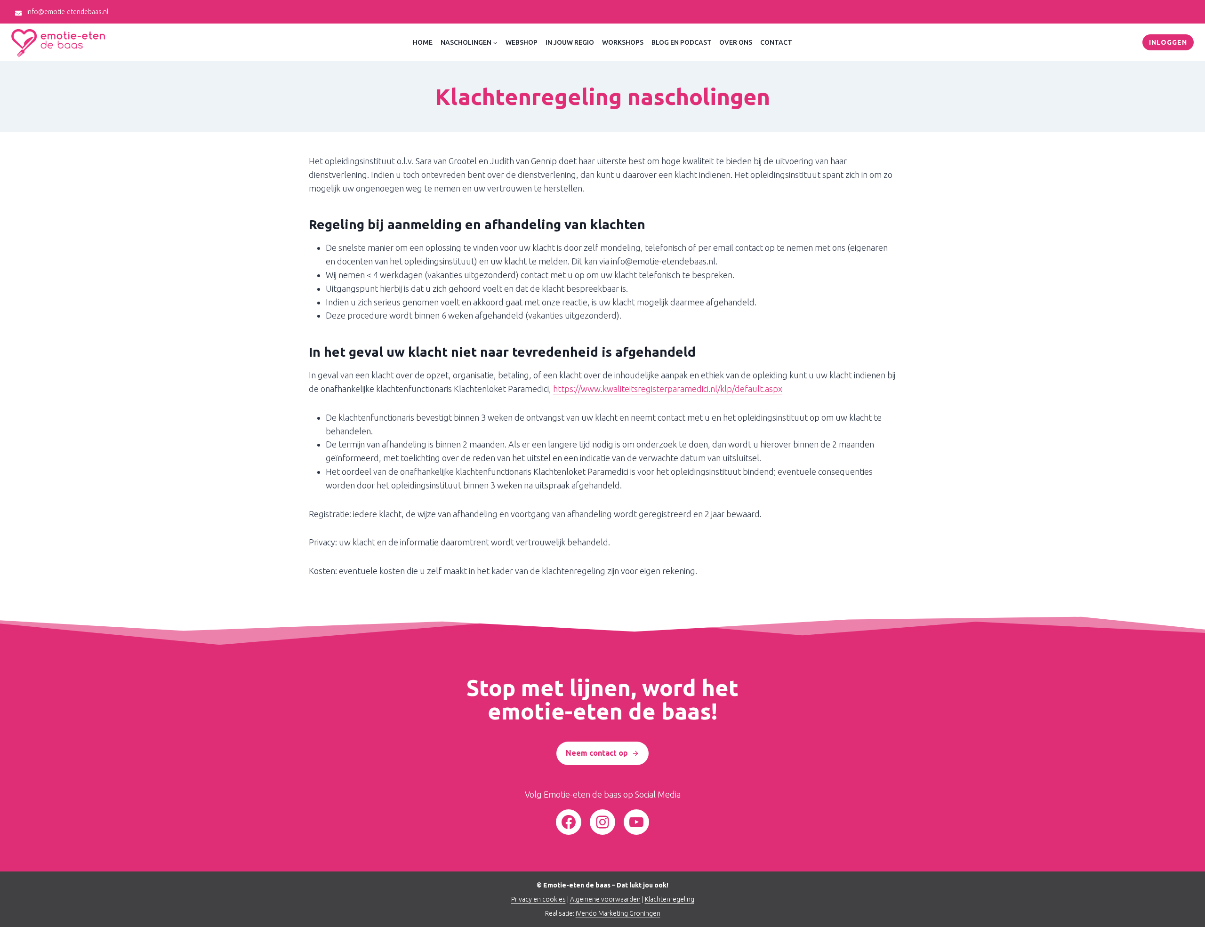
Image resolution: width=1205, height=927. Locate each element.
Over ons (735, 42)
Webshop (522, 42)
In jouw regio (570, 42)
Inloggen (1168, 42)
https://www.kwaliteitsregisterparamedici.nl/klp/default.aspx (667, 388)
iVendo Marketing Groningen (618, 913)
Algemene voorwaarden (605, 899)
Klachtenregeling (669, 899)
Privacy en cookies (538, 899)
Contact (776, 42)
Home (423, 42)
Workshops (622, 42)
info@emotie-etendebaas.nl (67, 12)
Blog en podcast (681, 42)
